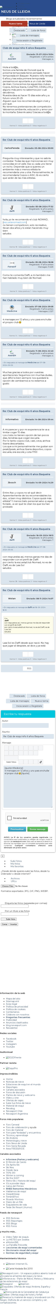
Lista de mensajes (29, 35)
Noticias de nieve (15, 1081)
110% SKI (10, 1172)
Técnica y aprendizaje (17, 1135)
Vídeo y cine (12, 1097)
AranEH (12, 59)
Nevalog (10, 1108)
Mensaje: (6, 742)
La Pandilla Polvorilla (16, 1245)
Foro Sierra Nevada (16, 1146)
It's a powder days (15, 1183)
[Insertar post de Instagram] (31, 761)
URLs (13, 881)
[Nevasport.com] (9, 6)
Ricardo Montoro (15, 1199)
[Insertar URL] (6, 753)
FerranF (12, 266)
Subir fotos (16, 861)
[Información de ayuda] (50, 748)
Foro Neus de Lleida (16, 1143)
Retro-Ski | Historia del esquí (20, 1180)
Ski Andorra (12, 1138)
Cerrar (4, 924)
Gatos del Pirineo (15, 1186)
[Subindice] (26, 748)
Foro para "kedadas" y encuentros (23, 1132)
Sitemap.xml (12, 1001)
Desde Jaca (12, 1170)
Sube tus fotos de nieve (18, 1103)
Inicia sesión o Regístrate (29, 40)
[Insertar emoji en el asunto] (51, 736)
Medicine (12, 311)
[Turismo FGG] (26, 1292)
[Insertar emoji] (50, 768)
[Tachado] (21, 748)
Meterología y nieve (16, 1140)
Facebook (11, 1038)
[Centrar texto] (26, 753)
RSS (29, 668)
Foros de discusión (15, 1092)
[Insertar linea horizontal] (11, 753)
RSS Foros (11, 1226)
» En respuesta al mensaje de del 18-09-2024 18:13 (24, 608)
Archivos (15, 878)
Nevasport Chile (14, 1111)
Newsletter (12, 1028)
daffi (11, 211)
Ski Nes (10, 1167)
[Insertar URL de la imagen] (31, 753)
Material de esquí (15, 1105)
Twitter (9, 1041)
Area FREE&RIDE (15, 1148)
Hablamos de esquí (16, 1191)
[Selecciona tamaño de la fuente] (40, 748)
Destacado (19, 30)
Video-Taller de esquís (17, 1237)
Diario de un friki (14, 1202)
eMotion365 (12, 1242)
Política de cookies (15, 1009)
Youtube (10, 1046)
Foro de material (14, 1130)
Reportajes (11, 1087)
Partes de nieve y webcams (20, 1095)
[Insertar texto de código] (21, 753)
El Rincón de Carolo (16, 1162)
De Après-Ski (12, 1164)
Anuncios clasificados (17, 1022)
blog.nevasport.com (16, 1025)
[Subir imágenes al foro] (11, 758)
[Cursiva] (11, 748)
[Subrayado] (16, 748)
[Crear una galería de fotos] (21, 761)
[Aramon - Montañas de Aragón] (24, 1284)
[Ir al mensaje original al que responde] (51, 362)
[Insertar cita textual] (16, 753)
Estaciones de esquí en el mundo (23, 1084)
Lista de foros (38, 30)
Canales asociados (15, 1089)
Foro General (12, 1124)
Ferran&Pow (12, 1196)
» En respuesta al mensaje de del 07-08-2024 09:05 (24, 363)
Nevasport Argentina (17, 1113)
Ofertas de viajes (14, 1100)
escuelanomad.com (14, 222)
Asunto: (6, 731)
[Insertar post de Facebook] (26, 761)
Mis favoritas (16, 866)
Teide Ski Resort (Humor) (19, 1207)
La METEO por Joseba (17, 1239)
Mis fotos (15, 863)
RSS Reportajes (14, 1221)
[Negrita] (6, 748)
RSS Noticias (12, 1218)
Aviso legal (11, 1004)
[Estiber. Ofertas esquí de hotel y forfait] (21, 1294)
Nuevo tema (15, 23)
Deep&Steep (13, 1194)
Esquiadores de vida (16, 1204)
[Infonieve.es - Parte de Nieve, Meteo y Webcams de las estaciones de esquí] (28, 1278)
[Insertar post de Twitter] (35, 761)
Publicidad (11, 1020)
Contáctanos (12, 1012)
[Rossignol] (6, 1284)
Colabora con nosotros (17, 1014)
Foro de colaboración (17, 1127)
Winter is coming (15, 1175)
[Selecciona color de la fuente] (35, 748)
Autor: (5, 721)
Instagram (11, 1044)
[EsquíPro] (12, 1068)
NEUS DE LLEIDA (15, 12)
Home (9, 1079)
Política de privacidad (17, 1006)
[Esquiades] (28, 1286)
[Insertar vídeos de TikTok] (40, 761)
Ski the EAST (12, 1178)
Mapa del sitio (13, 998)
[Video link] (35, 753)
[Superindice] (31, 748)
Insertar (13, 924)
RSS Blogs (11, 1223)
